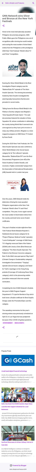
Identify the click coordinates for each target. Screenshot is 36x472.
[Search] (33, 3)
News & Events (19, 323)
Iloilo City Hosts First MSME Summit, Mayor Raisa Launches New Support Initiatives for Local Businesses (16, 406)
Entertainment (8, 323)
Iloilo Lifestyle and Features (14, 3)
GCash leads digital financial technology (14, 371)
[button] (3, 26)
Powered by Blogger (19, 465)
